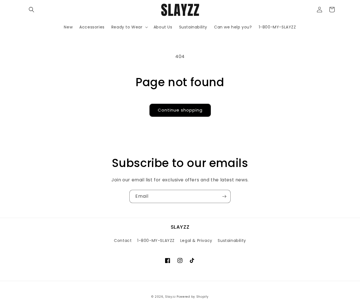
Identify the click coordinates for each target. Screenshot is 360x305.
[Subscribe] (224, 196)
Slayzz (170, 297)
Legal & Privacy (196, 240)
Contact (123, 240)
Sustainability (232, 240)
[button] (31, 9)
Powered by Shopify (193, 297)
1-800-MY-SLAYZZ (156, 240)
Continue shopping (180, 110)
